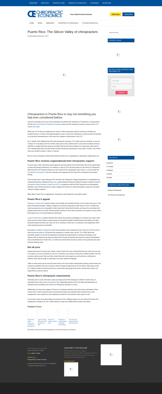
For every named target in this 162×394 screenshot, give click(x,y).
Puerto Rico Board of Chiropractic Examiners (47, 124)
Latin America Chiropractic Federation (40, 172)
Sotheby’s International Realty (46, 230)
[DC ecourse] (119, 151)
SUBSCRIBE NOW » (69, 361)
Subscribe (128, 14)
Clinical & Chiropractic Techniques (66, 329)
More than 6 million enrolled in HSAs (52, 321)
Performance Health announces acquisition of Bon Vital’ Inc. (31, 323)
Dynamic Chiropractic (115, 190)
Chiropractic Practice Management (45, 329)
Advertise (116, 14)
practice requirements (49, 282)
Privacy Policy (32, 359)
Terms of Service (41, 359)
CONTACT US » (32, 357)
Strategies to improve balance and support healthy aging (62, 322)
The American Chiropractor (116, 195)
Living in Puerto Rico (34, 218)
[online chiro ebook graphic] (119, 123)
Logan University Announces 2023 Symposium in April (42, 322)
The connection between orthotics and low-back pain (73, 321)
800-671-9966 (36, 353)
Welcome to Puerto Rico (36, 203)
